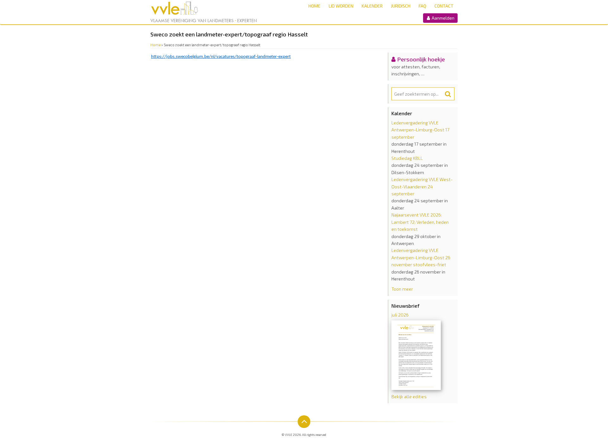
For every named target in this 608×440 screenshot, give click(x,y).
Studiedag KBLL (407, 158)
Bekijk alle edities (409, 396)
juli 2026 (399, 314)
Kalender (372, 6)
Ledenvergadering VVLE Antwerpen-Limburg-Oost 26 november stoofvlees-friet (420, 257)
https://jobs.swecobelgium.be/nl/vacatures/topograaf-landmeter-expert (221, 56)
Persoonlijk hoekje (421, 59)
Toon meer (402, 289)
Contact (443, 6)
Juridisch (400, 6)
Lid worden (341, 6)
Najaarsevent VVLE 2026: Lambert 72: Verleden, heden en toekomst (420, 222)
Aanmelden (442, 18)
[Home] (184, 8)
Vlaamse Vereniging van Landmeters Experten (203, 20)
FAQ (422, 6)
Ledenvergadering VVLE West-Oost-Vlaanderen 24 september (422, 186)
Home (314, 6)
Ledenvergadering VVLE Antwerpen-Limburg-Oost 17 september (420, 130)
